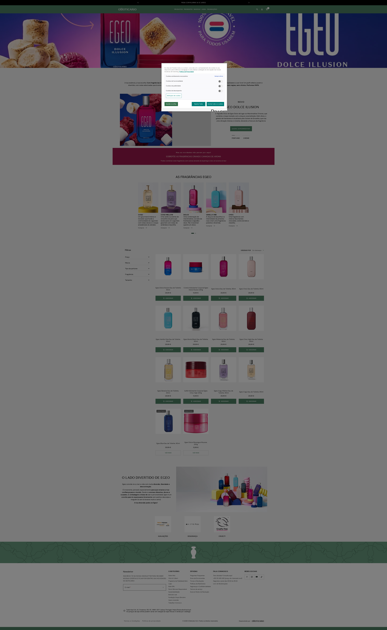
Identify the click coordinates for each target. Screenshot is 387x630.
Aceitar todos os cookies (215, 104)
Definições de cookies (174, 95)
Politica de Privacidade (186, 72)
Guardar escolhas (171, 104)
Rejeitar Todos (198, 104)
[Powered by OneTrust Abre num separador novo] (218, 110)
